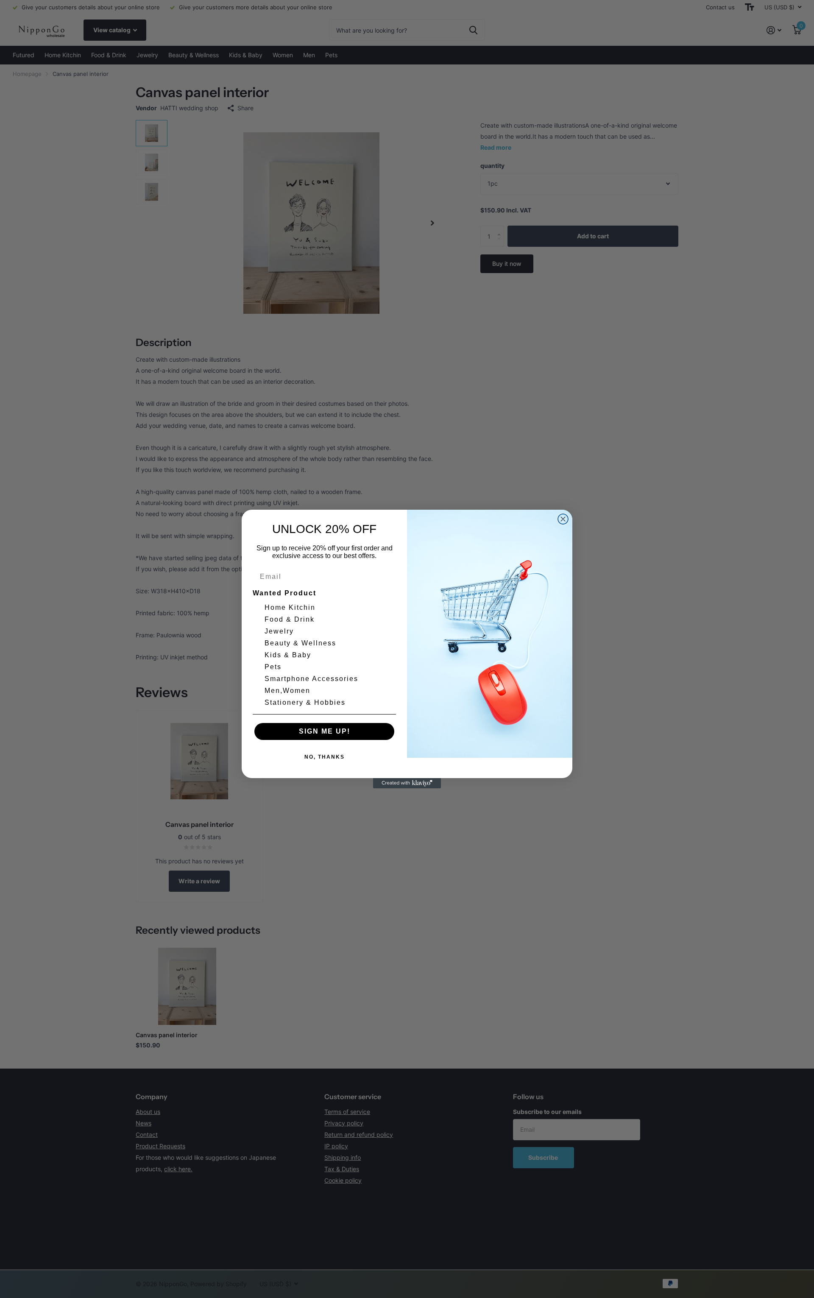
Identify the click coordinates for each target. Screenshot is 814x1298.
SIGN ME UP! (324, 731)
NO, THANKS (324, 757)
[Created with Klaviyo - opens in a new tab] (407, 783)
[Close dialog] (563, 519)
